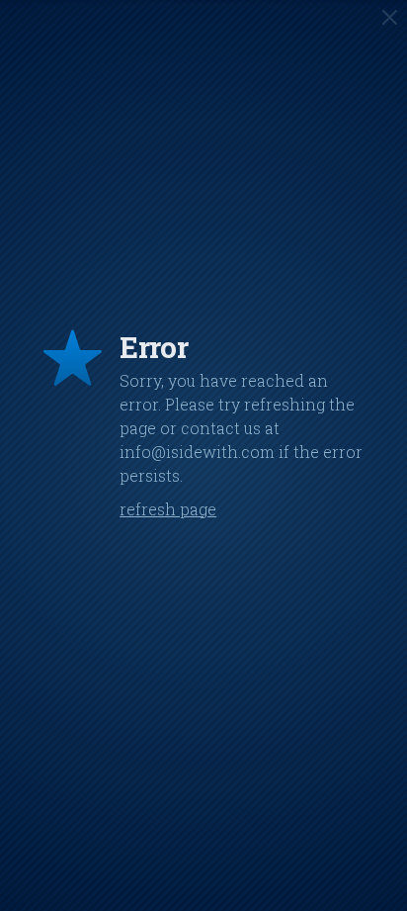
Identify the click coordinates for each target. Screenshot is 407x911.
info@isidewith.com (197, 451)
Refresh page (168, 509)
